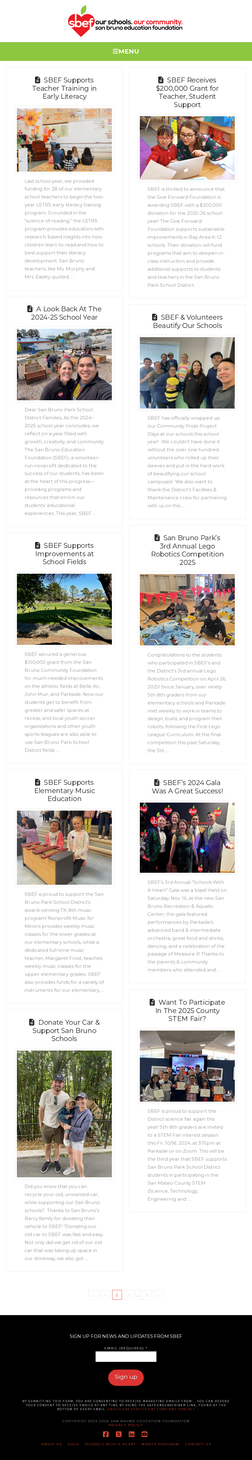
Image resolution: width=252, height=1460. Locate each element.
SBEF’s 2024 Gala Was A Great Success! (187, 787)
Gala (73, 1444)
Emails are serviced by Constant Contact (151, 1409)
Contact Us (198, 1444)
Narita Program (160, 1444)
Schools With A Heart (110, 1444)
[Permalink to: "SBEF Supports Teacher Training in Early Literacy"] (64, 140)
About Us (51, 1444)
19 (147, 1294)
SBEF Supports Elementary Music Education (64, 790)
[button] (126, 50)
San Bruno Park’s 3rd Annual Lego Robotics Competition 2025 (187, 550)
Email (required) (126, 1348)
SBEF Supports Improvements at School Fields (64, 553)
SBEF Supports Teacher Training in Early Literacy (64, 88)
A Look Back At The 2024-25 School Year (66, 313)
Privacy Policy (126, 1425)
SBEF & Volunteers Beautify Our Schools (188, 321)
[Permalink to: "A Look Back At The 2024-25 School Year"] (64, 364)
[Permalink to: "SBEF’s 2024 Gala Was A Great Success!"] (187, 838)
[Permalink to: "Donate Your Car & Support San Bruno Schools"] (64, 1114)
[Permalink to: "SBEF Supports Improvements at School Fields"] (64, 609)
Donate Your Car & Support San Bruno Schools (66, 1030)
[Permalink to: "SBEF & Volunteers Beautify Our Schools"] (187, 373)
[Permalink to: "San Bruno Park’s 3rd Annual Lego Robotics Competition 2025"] (187, 609)
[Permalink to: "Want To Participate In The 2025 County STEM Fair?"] (187, 1066)
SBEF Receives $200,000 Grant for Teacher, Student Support (187, 92)
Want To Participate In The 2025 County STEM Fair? (190, 1010)
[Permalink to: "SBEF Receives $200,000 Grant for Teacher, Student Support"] (187, 148)
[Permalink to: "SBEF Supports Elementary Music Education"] (64, 848)
